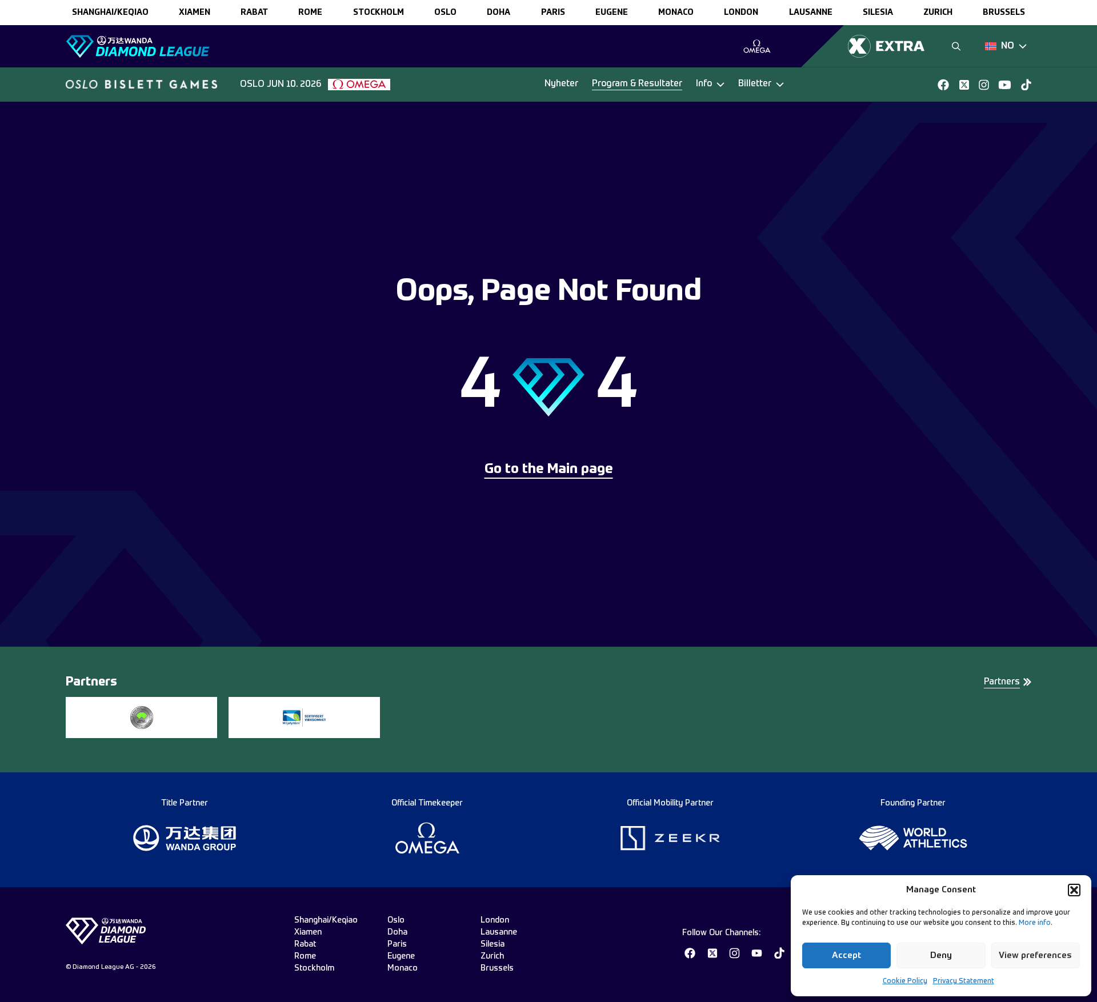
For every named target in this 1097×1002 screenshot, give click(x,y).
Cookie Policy (905, 981)
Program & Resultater (637, 84)
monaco (676, 13)
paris (553, 13)
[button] (1074, 890)
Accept (846, 955)
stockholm (378, 13)
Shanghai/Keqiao (110, 13)
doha (498, 13)
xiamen (194, 13)
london (741, 13)
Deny (941, 955)
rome (310, 13)
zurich (937, 13)
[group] (757, 46)
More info (1035, 923)
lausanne (810, 13)
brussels (1004, 13)
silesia (878, 13)
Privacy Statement (963, 981)
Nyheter (561, 84)
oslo (445, 13)
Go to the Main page (549, 469)
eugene (611, 13)
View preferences (1035, 955)
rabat (254, 13)
